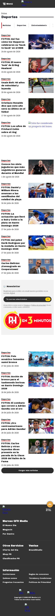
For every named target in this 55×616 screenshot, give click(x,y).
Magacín (7, 530)
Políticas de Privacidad (40, 582)
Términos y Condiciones (40, 578)
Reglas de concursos (39, 574)
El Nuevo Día (9, 525)
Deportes (21, 25)
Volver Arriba (48, 509)
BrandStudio (35, 550)
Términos (27, 305)
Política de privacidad (38, 305)
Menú (9, 4)
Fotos (4, 13)
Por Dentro (8, 534)
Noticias (7, 25)
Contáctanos (9, 574)
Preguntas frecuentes (13, 582)
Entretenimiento (39, 25)
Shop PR (7, 554)
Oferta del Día (10, 550)
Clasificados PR (11, 559)
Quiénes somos (10, 578)
